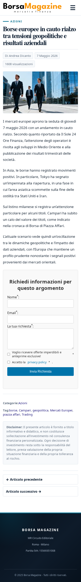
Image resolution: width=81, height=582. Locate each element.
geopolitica (40, 410)
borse (13, 410)
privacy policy (37, 362)
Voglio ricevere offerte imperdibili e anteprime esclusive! (43, 354)
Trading (27, 414)
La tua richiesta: (20, 326)
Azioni (16, 21)
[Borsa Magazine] (32, 7)
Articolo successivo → (23, 491)
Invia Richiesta (41, 371)
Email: (12, 313)
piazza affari (11, 414)
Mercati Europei (61, 410)
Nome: (13, 297)
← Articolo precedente (24, 479)
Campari (25, 410)
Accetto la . (32, 362)
